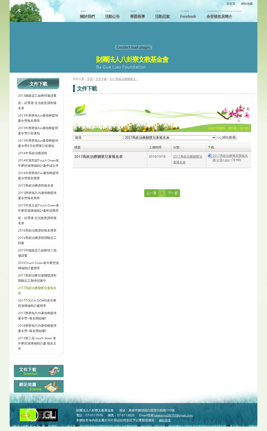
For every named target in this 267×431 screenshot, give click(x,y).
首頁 (90, 79)
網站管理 (165, 420)
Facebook (188, 16)
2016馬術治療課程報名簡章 (37, 230)
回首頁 (231, 3)
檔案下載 (38, 372)
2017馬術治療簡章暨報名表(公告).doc (230, 157)
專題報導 (137, 16)
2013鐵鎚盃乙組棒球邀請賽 (37, 95)
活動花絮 (162, 16)
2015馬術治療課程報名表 (35, 185)
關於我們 (87, 16)
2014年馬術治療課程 (32, 153)
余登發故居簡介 (219, 16)
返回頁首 (257, 426)
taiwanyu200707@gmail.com (173, 415)
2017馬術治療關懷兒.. (123, 79)
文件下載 (101, 79)
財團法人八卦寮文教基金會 (40, 9)
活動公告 (112, 16)
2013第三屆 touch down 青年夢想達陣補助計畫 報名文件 (37, 343)
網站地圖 (247, 3)
